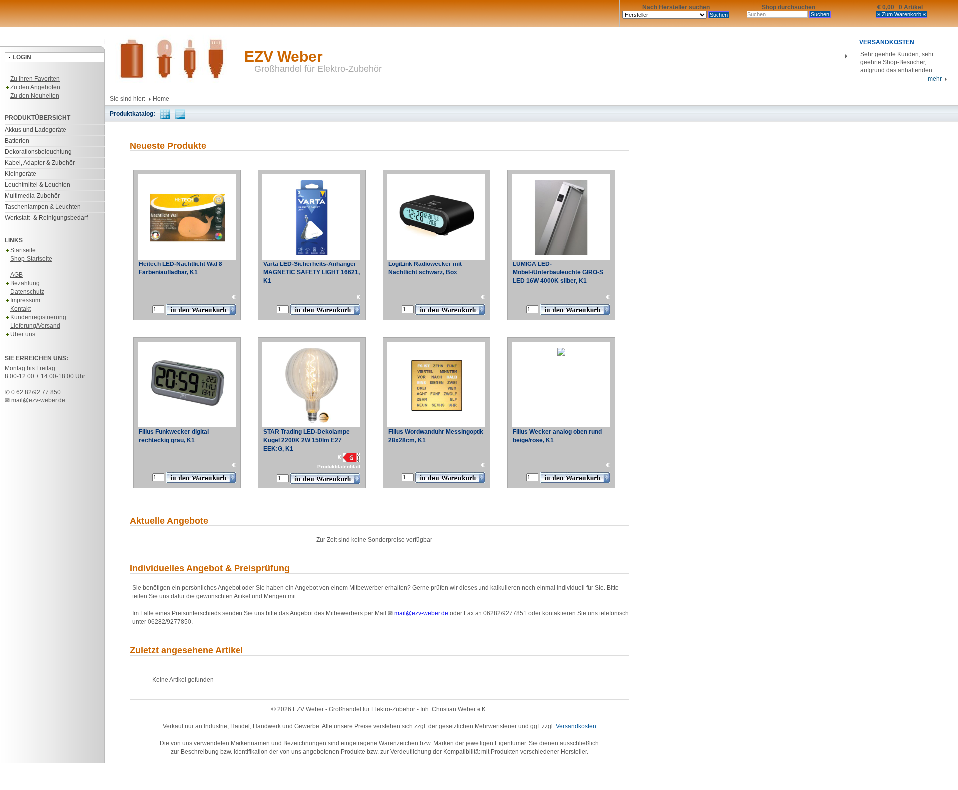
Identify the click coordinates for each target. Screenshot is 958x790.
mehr (936, 78)
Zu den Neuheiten (34, 95)
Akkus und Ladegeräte (35, 129)
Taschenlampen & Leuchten (43, 206)
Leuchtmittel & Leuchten (37, 184)
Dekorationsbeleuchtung (38, 151)
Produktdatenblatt (338, 466)
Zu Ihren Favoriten (35, 78)
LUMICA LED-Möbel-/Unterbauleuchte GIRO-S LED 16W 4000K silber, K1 (558, 272)
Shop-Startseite (31, 258)
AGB (16, 274)
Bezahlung (25, 283)
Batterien (17, 140)
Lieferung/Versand (35, 325)
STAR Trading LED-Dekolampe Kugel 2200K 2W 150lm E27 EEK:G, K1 (306, 440)
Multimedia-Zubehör (32, 195)
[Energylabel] (351, 457)
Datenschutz (27, 291)
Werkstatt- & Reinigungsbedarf (46, 217)
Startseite (23, 250)
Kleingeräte (20, 173)
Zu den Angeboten (35, 87)
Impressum (25, 300)
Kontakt (20, 308)
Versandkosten (576, 726)
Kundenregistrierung (38, 317)
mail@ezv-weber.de (38, 400)
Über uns (22, 334)
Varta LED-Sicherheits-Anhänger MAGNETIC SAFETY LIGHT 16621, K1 (311, 272)
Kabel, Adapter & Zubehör (40, 162)
